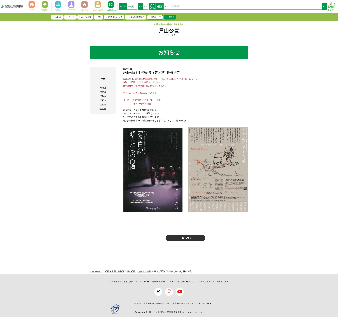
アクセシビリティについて (163, 281)
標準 (129, 6)
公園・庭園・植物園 (114, 271)
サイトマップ (211, 281)
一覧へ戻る (185, 238)
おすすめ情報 (86, 17)
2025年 (103, 92)
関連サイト (223, 281)
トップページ (96, 271)
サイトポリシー (142, 281)
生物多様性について (115, 17)
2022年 (103, 104)
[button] (159, 6)
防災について (156, 17)
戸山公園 (169, 30)
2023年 (103, 100)
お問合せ (171, 17)
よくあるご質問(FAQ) (136, 17)
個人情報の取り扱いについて (190, 281)
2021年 (103, 108)
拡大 (133, 6)
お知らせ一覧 (144, 271)
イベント (71, 17)
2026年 (103, 88)
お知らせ (58, 17)
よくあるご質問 (126, 281)
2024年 (103, 96)
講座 (99, 17)
